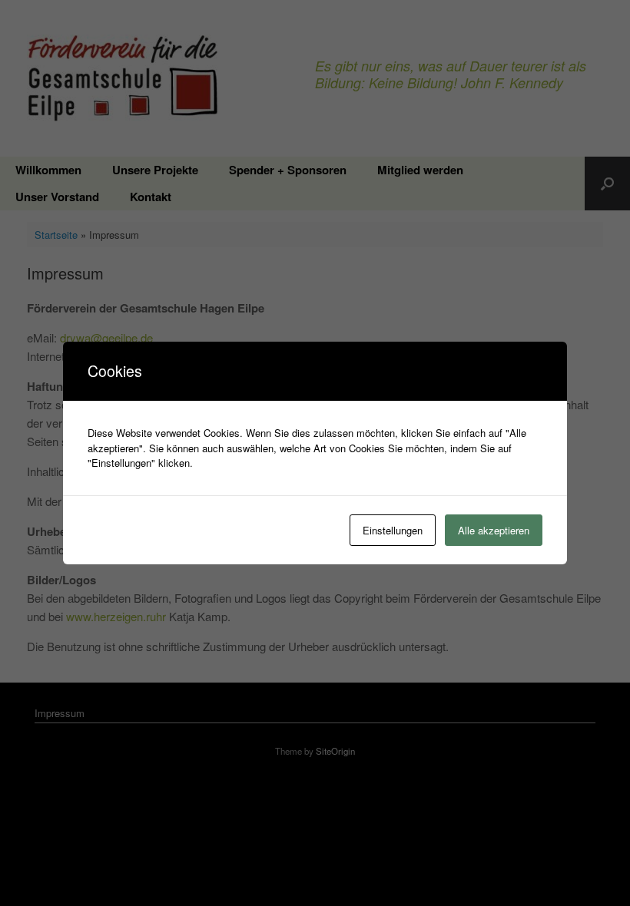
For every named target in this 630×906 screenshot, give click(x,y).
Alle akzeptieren (493, 530)
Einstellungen (393, 530)
